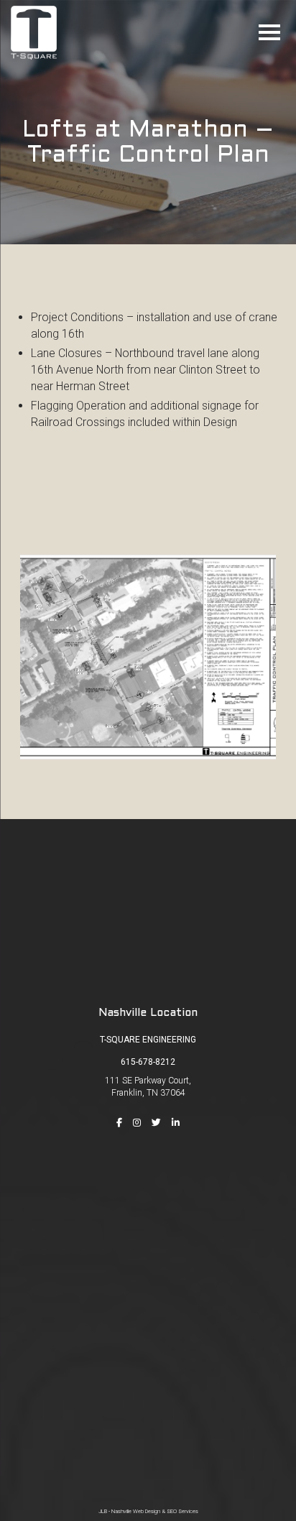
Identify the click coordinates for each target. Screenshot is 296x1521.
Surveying (148, 1384)
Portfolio (148, 1255)
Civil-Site (148, 1364)
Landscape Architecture (148, 1446)
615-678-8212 (148, 1062)
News (148, 1275)
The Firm (148, 1214)
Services (148, 1234)
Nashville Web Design (135, 1511)
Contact (148, 1296)
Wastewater (148, 1425)
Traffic (148, 1405)
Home (148, 1193)
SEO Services (182, 1511)
